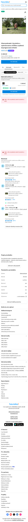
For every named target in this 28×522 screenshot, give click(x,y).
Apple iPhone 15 (4, 383)
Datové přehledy (5, 485)
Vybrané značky (5, 336)
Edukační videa (4, 489)
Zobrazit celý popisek (14, 266)
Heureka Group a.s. (17, 518)
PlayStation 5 (4, 390)
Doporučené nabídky (11, 72)
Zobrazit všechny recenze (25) (14, 226)
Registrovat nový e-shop (6, 477)
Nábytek (3, 396)
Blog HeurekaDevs (5, 444)
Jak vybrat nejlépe (6, 351)
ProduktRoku (4, 501)
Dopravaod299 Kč (22, 85)
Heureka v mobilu (5, 456)
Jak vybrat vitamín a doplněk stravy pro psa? (11, 355)
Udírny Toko (4, 340)
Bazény (3, 388)
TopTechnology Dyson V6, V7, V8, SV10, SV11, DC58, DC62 (14, 377)
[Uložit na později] (25, 21)
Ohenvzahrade (23, 273)
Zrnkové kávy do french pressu (8, 331)
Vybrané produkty (6, 362)
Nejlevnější (20, 72)
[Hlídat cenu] (25, 16)
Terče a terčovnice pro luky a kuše (8, 319)
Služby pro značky (5, 483)
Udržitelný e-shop (5, 507)
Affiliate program (4, 487)
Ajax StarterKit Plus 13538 (7, 364)
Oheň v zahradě (23, 209)
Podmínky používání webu (18, 520)
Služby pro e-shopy (5, 479)
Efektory (3, 323)
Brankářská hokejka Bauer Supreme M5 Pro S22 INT (12, 368)
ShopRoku (3, 499)
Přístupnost (3, 448)
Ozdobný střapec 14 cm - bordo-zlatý (9, 375)
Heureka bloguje (4, 442)
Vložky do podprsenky (6, 315)
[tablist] (14, 67)
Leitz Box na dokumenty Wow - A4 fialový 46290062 (12, 370)
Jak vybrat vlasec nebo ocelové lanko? (9, 353)
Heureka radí (4, 458)
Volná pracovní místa (5, 438)
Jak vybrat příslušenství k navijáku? (9, 357)
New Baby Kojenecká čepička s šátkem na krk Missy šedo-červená (14, 366)
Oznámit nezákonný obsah (7, 446)
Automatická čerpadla (6, 327)
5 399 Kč (23, 84)
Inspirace (3, 505)
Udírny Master (4, 344)
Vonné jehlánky (4, 313)
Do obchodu (14, 91)
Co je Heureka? (4, 432)
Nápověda (3, 491)
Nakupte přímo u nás (5, 460)
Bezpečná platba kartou (6, 467)
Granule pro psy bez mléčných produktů (10, 325)
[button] (8, 67)
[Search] (3, 67)
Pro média (3, 440)
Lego (2, 392)
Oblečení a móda (4, 398)
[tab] (8, 67)
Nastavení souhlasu (5, 462)
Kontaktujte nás (14, 413)
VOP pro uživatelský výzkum (7, 469)
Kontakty (3, 434)
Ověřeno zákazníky (5, 497)
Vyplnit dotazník (14, 418)
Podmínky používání (5, 436)
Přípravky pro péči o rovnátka (7, 321)
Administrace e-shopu (6, 475)
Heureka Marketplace (6, 481)
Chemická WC (4, 317)
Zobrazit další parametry (14, 302)
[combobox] (14, 5)
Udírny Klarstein (4, 338)
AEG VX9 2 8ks (4, 373)
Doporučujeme (5, 381)
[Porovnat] (25, 12)
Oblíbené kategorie (6, 311)
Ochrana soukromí (5, 464)
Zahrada (3, 394)
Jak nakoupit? (4, 454)
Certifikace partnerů (5, 503)
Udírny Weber (4, 342)
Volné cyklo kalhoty (5, 329)
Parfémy (3, 385)
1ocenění (13, 88)
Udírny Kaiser (4, 346)
